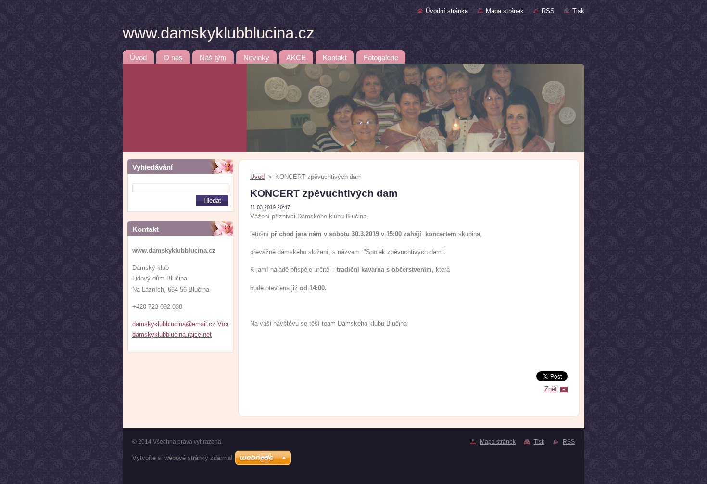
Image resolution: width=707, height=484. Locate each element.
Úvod (257, 176)
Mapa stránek (505, 10)
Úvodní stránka (447, 10)
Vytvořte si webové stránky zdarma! (182, 457)
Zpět (550, 389)
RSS (548, 10)
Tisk (578, 10)
